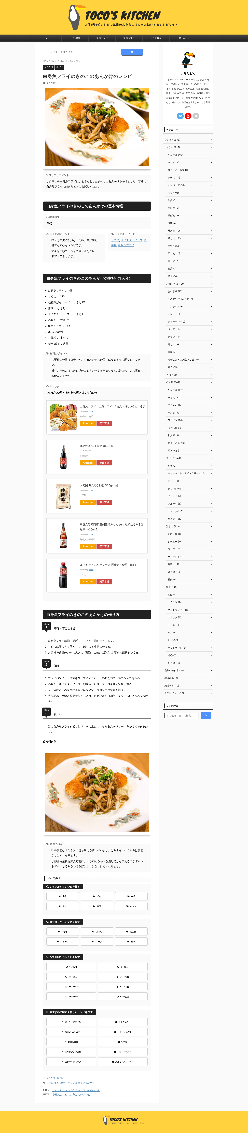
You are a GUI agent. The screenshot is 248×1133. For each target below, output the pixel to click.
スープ (99, 941)
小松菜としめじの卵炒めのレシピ (71, 1094)
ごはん (99, 931)
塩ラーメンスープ (73, 1061)
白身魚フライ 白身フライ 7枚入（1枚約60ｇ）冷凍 (112, 406)
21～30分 (124, 976)
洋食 (99, 896)
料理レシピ (102, 38)
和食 (65, 896)
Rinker (91, 411)
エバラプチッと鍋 (73, 1051)
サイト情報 (75, 38)
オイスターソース (131, 240)
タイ (65, 906)
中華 (133, 896)
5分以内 (73, 967)
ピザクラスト (124, 1022)
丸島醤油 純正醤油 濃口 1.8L (97, 446)
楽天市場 (104, 423)
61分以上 (124, 996)
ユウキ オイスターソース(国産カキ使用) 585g (108, 564)
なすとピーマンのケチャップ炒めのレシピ (76, 1090)
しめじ (115, 240)
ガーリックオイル (73, 1022)
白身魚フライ (126, 245)
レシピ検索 (155, 38)
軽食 (133, 941)
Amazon (88, 423)
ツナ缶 (124, 1041)
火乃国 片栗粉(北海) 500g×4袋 (99, 485)
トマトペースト (124, 1051)
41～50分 (124, 986)
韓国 (99, 906)
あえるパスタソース (124, 1061)
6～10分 (124, 967)
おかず (65, 931)
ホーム (48, 38)
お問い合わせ (183, 38)
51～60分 (73, 996)
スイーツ (65, 941)
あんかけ (50, 1078)
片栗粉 (76, 1082)
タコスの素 (73, 1041)
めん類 (133, 931)
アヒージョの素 (124, 1032)
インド (133, 906)
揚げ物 (60, 1078)
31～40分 (73, 986)
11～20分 (73, 976)
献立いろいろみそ (73, 1032)
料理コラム (128, 38)
